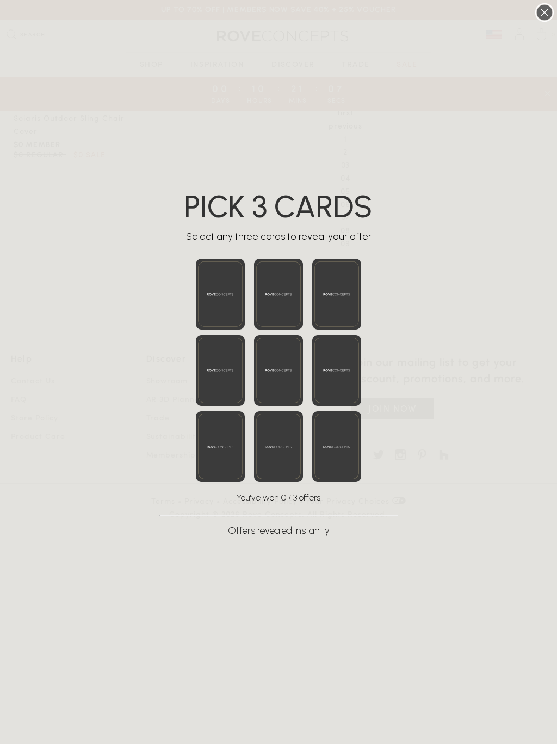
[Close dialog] (544, 12)
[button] (220, 294)
